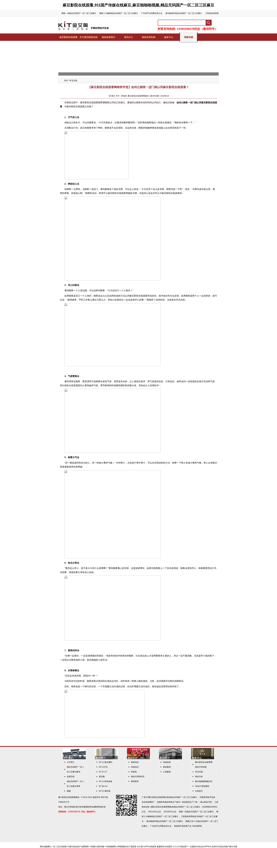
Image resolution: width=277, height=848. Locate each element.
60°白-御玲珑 (104, 791)
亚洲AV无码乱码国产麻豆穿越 (224, 846)
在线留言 (199, 791)
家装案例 (167, 767)
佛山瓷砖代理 (206, 802)
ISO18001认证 (170, 812)
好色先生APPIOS (203, 846)
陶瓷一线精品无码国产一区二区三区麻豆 (79, 13)
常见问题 (73, 80)
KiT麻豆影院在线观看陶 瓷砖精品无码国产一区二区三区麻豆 (171, 797)
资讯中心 (128, 37)
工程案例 (167, 772)
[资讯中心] (138, 759)
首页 (66, 80)
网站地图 (44, 846)
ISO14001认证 (154, 812)
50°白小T (103, 772)
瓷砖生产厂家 (191, 802)
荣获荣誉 (135, 781)
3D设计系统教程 (202, 786)
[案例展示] (170, 759)
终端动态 (135, 767)
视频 (69, 791)
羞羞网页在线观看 (164, 846)
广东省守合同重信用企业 (151, 13)
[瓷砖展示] (106, 759)
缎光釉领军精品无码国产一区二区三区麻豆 (183, 13)
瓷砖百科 (199, 776)
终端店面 (167, 762)
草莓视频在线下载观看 (126, 846)
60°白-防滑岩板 (105, 781)
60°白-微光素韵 (105, 762)
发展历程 (71, 776)
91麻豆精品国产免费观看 (78, 846)
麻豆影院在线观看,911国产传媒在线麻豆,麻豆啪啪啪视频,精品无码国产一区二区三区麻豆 (138, 5)
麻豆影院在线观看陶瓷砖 (69, 797)
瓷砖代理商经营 (137, 776)
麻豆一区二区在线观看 (57, 846)
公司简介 (71, 762)
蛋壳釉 (102, 776)
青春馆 (134, 772)
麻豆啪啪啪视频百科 (203, 781)
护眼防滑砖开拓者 (100, 28)
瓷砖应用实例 (148, 37)
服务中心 (168, 37)
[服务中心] (202, 759)
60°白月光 (103, 767)
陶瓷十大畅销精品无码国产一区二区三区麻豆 (118, 13)
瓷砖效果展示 (108, 37)
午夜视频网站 (111, 846)
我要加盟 (188, 37)
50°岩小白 (103, 786)
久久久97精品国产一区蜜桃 (184, 846)
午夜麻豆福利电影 (97, 846)
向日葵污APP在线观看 (146, 846)
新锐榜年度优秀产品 (182, 826)
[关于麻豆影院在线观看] (74, 759)
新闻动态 (135, 762)
